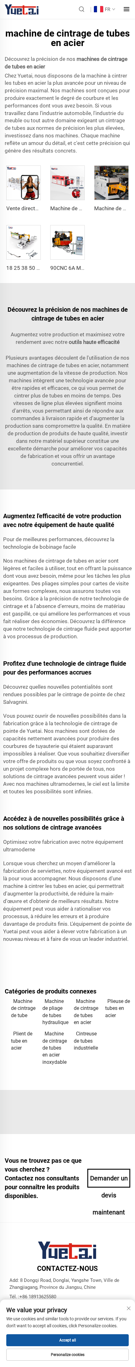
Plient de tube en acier (21, 1041)
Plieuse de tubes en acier (117, 1008)
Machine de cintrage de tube (23, 1008)
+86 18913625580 (37, 1297)
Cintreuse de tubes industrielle (86, 1041)
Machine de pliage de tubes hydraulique (55, 1011)
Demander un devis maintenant (109, 1181)
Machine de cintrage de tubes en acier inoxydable (54, 1048)
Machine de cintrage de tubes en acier (86, 1011)
